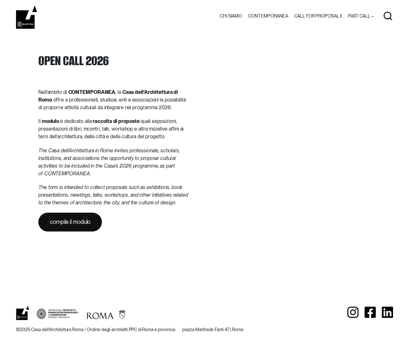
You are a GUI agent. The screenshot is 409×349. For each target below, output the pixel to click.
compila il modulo (70, 221)
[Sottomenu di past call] (372, 16)
